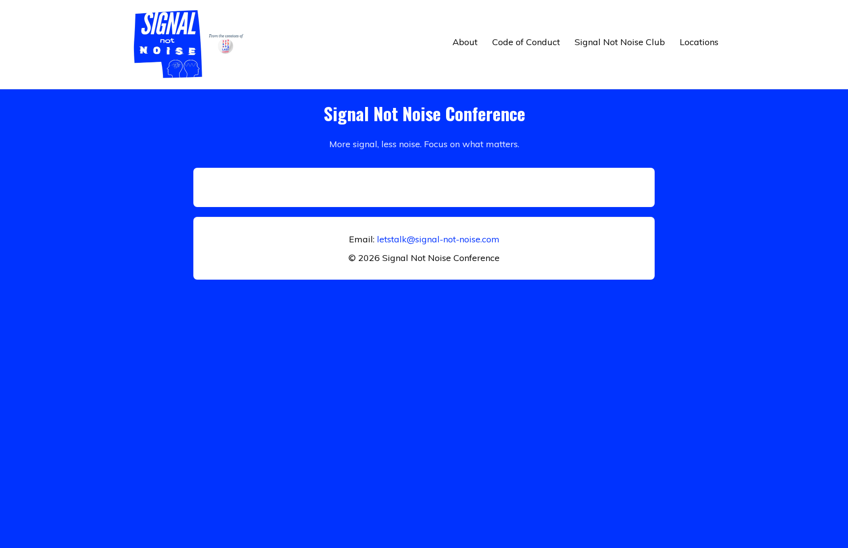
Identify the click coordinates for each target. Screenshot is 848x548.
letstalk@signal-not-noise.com (438, 239)
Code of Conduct (526, 42)
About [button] (464, 42)
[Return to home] (191, 44)
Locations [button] (699, 42)
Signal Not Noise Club (620, 42)
